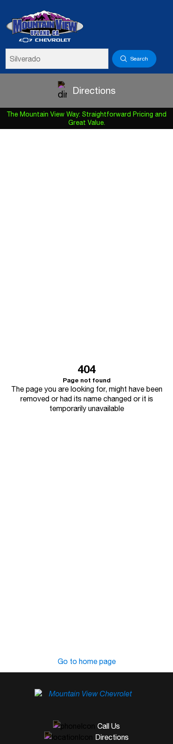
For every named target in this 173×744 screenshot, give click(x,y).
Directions (93, 90)
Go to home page (87, 661)
